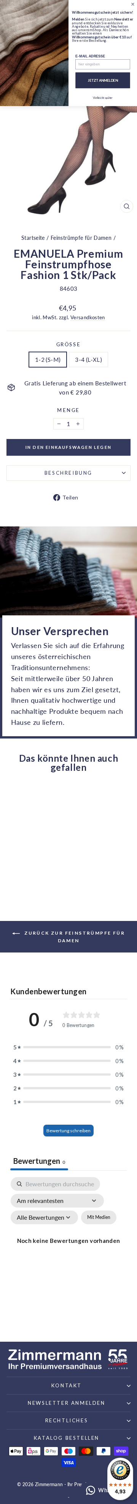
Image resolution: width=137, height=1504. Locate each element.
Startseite (33, 238)
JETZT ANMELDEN (103, 80)
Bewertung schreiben (68, 1130)
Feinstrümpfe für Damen (81, 238)
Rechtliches (66, 1420)
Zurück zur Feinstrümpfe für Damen (74, 936)
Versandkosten (87, 317)
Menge (68, 410)
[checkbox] (98, 1217)
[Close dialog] (133, 4)
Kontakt (66, 1385)
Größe (68, 344)
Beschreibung (68, 473)
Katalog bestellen (66, 1438)
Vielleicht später (103, 98)
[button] (68, 1047)
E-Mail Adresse (90, 56)
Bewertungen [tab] (39, 1160)
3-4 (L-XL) (88, 359)
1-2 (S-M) (48, 359)
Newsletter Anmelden (66, 1403)
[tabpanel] (68, 1250)
